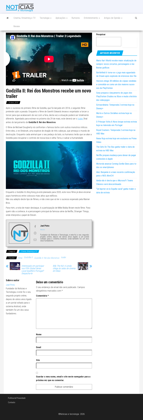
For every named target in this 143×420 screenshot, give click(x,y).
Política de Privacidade (16, 398)
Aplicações (61, 18)
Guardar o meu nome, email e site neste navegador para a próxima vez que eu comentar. (63, 378)
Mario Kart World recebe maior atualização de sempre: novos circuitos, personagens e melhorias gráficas (116, 64)
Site (38, 360)
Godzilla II (28, 257)
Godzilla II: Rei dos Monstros (46, 258)
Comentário (42, 295)
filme (20, 258)
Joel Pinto (10, 285)
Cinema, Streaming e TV (24, 18)
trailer (81, 118)
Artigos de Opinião (112, 18)
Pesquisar (101, 34)
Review (17, 26)
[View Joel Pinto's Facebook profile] (35, 226)
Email (38, 347)
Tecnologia (45, 18)
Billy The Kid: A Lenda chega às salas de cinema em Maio (64, 268)
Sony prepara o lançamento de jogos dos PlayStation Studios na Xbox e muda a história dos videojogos (116, 96)
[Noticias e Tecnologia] (7, 18)
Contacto (11, 402)
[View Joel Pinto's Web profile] (35, 233)
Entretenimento (91, 18)
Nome (38, 334)
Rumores (76, 18)
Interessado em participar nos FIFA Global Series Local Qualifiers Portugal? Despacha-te (33, 270)
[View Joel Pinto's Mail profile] (35, 239)
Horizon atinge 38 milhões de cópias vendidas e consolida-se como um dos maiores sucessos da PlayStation (116, 84)
